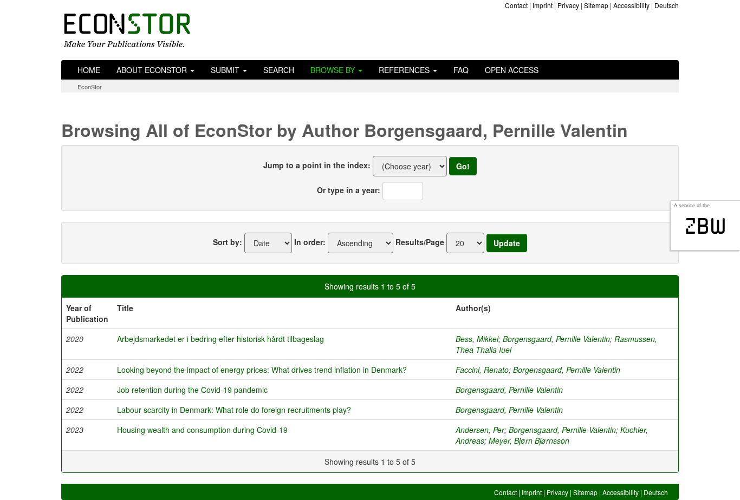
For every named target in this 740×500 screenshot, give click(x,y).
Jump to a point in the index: (317, 165)
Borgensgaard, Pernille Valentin (556, 338)
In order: (310, 241)
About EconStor (152, 69)
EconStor (89, 86)
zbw (705, 226)
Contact (516, 5)
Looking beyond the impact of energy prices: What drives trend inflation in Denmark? (262, 369)
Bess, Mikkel (477, 338)
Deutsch (666, 5)
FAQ (461, 69)
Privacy (568, 5)
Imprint (543, 5)
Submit (226, 69)
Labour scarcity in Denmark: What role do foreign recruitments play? (234, 409)
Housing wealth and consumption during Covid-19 (202, 429)
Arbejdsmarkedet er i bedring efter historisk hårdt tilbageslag (220, 338)
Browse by (333, 69)
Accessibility (631, 5)
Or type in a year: (348, 190)
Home (88, 69)
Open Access (511, 69)
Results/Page (419, 241)
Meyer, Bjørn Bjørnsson (529, 440)
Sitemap (596, 5)
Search (278, 69)
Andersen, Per (480, 429)
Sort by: (227, 241)
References (405, 69)
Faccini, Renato (482, 369)
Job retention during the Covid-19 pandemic (192, 389)
